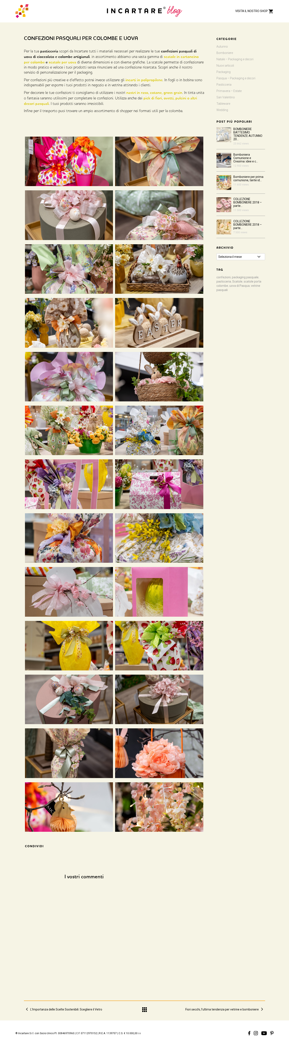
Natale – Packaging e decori (234, 59)
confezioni (223, 277)
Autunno (222, 46)
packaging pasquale (245, 277)
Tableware (223, 103)
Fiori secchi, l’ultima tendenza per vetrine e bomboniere (222, 1009)
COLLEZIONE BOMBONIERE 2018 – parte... (247, 202)
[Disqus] (145, 936)
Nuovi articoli (225, 65)
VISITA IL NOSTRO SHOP (251, 11)
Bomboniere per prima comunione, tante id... (248, 178)
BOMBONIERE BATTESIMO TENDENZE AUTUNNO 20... (247, 134)
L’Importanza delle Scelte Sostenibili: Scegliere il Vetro (66, 1009)
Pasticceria (223, 84)
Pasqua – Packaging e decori (235, 78)
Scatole (237, 281)
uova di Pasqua (239, 285)
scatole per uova (62, 62)
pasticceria (223, 281)
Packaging (223, 72)
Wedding (222, 110)
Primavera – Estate (229, 91)
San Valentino (225, 97)
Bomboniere (224, 53)
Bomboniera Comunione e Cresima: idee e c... (245, 158)
